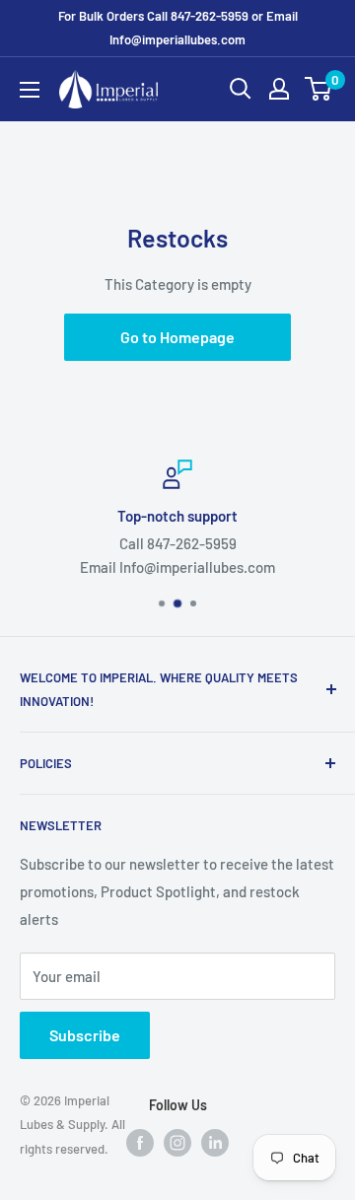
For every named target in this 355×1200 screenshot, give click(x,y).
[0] (319, 89)
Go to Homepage (177, 336)
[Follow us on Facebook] (140, 1141)
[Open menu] (29, 90)
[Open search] (240, 89)
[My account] (279, 89)
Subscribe (84, 1034)
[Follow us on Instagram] (177, 1141)
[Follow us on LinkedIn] (215, 1141)
